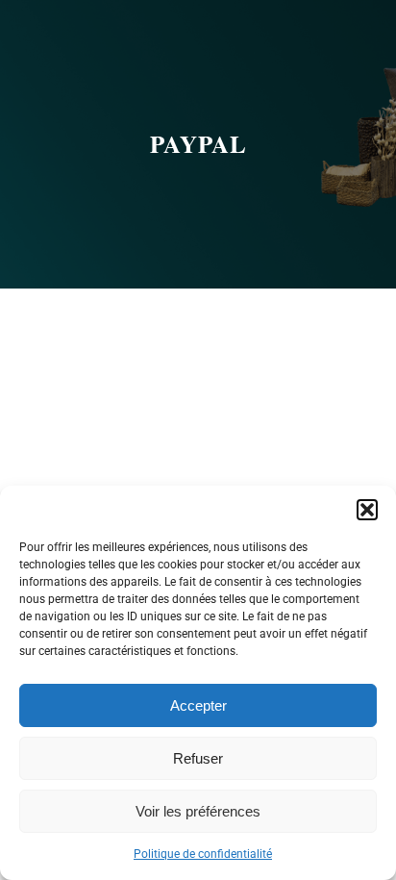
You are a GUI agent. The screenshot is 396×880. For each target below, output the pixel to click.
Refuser (198, 758)
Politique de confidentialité (203, 854)
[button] (367, 509)
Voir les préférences (198, 811)
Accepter (198, 705)
